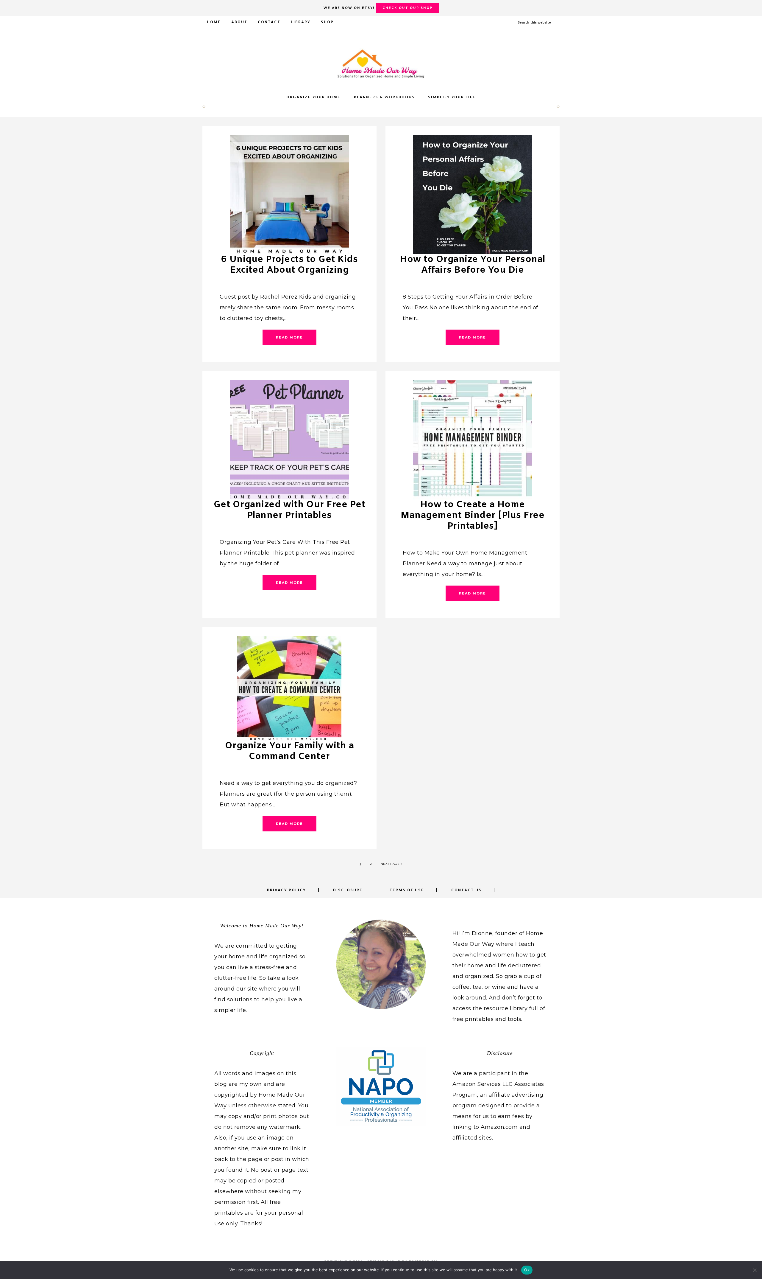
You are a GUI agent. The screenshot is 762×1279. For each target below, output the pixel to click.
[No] (755, 1270)
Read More (289, 337)
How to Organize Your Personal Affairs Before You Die (472, 265)
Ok (527, 1269)
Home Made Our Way (381, 63)
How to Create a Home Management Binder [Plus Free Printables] (472, 515)
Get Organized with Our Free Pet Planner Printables (290, 510)
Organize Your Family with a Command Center (289, 751)
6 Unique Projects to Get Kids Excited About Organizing (289, 265)
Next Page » (391, 864)
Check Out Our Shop (407, 8)
